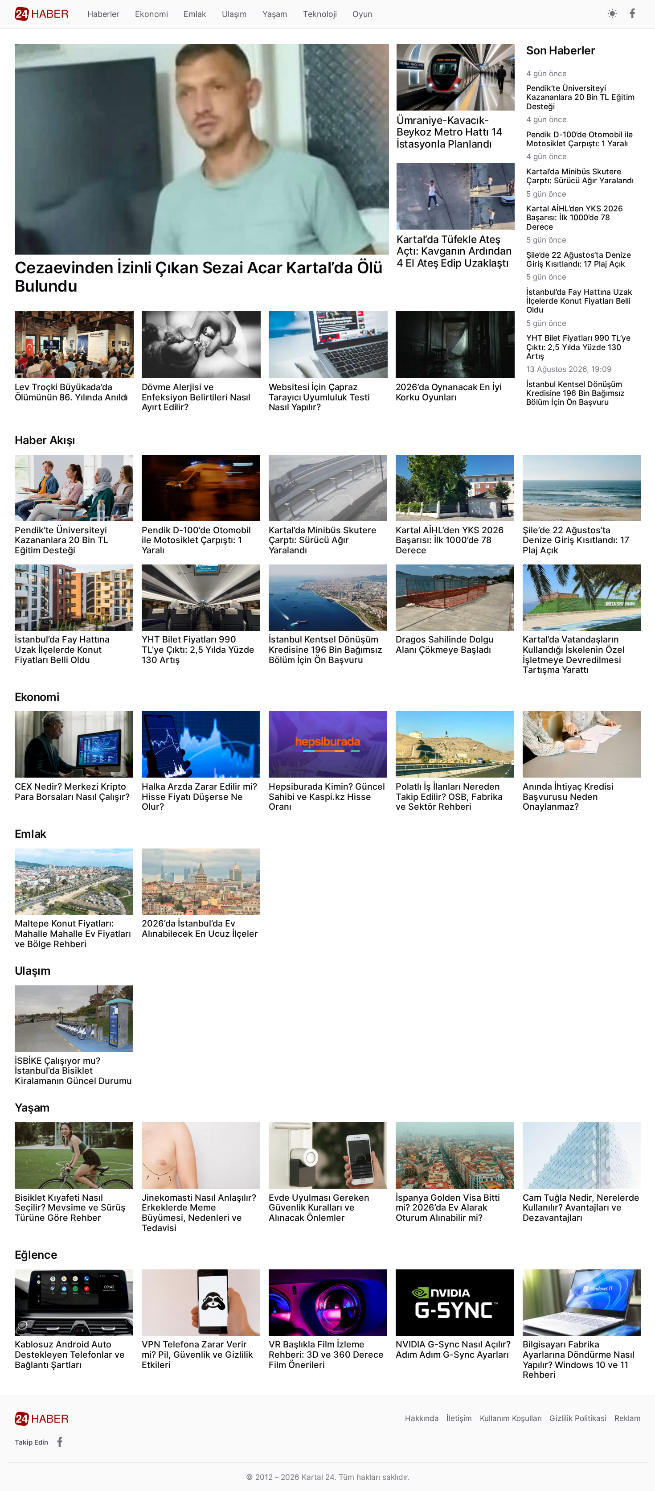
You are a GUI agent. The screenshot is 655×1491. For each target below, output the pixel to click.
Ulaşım (234, 14)
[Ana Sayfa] (41, 14)
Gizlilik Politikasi (577, 1418)
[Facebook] (632, 14)
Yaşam (274, 14)
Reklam (627, 1418)
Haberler (103, 14)
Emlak (195, 14)
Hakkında (422, 1418)
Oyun (362, 14)
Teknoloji (320, 14)
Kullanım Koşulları (511, 1418)
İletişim (459, 1418)
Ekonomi (151, 14)
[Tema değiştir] (612, 14)
